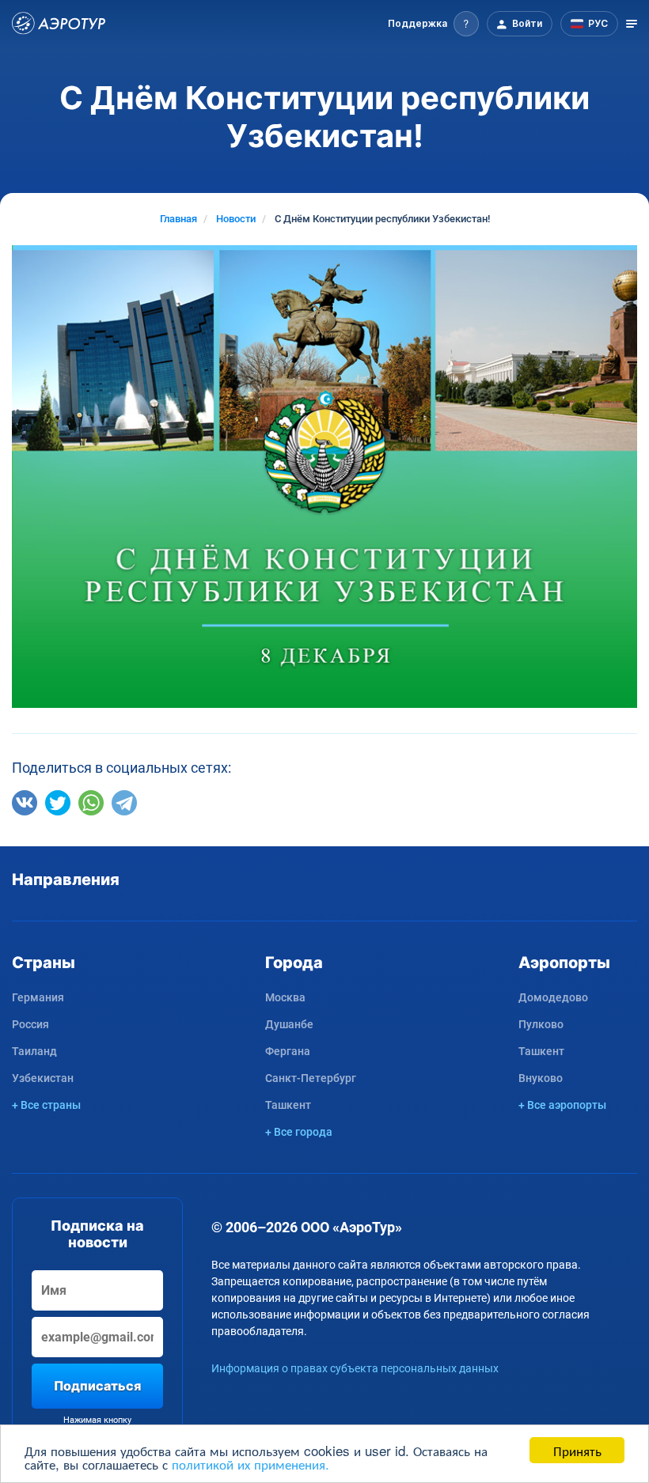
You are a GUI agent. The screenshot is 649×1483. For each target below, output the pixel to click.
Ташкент (288, 1105)
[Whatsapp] (91, 802)
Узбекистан (43, 1078)
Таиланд (34, 1051)
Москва (285, 997)
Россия (30, 1024)
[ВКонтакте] (24, 802)
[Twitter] (57, 802)
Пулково (541, 1024)
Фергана (287, 1051)
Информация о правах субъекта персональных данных (355, 1368)
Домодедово (553, 997)
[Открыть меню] (631, 23)
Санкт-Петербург (310, 1078)
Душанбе (289, 1024)
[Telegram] (124, 802)
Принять (577, 1450)
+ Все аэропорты (562, 1105)
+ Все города (298, 1131)
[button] (433, 23)
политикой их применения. (250, 1464)
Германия (38, 997)
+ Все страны (46, 1105)
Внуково (540, 1078)
